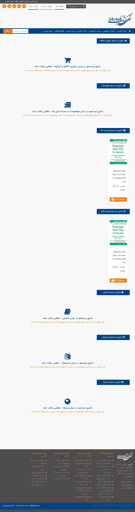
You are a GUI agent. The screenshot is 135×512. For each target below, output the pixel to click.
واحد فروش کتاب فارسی (39, 454)
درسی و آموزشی (39, 475)
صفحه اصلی (128, 505)
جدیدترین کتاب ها (38, 478)
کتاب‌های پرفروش (38, 472)
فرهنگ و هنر (62, 463)
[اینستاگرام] (19, 6)
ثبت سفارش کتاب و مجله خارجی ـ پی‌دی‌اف (104, 469)
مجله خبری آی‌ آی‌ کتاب (61, 454)
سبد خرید (32, 6)
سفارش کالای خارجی (104, 488)
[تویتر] (4, 6)
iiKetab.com (34, 506)
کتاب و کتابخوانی (60, 478)
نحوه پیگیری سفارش (103, 484)
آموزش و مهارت (61, 460)
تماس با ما (98, 505)
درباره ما (119, 505)
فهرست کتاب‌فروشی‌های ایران (38, 466)
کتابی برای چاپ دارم (82, 460)
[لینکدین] (14, 6)
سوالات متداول (109, 505)
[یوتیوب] (9, 6)
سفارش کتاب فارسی (37, 460)
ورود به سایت (46, 6)
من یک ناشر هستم (82, 488)
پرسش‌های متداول (104, 481)
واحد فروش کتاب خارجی (105, 454)
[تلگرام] (24, 6)
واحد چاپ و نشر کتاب (84, 454)
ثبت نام (58, 6)
